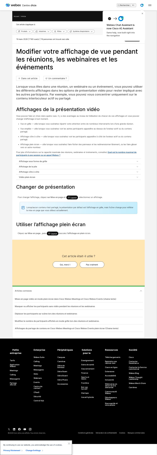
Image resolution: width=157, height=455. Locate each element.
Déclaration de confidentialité (106, 433)
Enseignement (87, 360)
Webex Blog (134, 373)
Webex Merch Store (137, 383)
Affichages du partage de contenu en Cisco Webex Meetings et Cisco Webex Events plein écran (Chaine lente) (66, 328)
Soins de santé (87, 365)
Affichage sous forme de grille (33, 161)
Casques (61, 357)
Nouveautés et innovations (111, 404)
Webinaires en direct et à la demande (111, 385)
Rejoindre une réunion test (111, 362)
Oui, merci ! (65, 264)
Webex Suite (39, 357)
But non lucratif (84, 388)
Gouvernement (87, 369)
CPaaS (36, 392)
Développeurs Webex (111, 398)
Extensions (109, 371)
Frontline (85, 383)
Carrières (133, 387)
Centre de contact (38, 387)
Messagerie (15, 379)
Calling (13, 375)
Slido (36, 374)
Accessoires (62, 384)
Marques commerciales (136, 433)
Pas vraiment (92, 264)
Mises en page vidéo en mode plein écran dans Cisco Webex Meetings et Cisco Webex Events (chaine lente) (65, 299)
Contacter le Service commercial (138, 368)
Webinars (38, 378)
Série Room (62, 371)
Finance (84, 373)
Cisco (131, 357)
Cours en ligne (111, 367)
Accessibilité (110, 376)
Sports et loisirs (85, 378)
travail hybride (87, 397)
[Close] (69, 443)
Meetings (14, 370)
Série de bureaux (61, 366)
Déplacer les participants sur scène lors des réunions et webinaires (46, 313)
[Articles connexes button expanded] (141, 291)
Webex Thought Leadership (135, 378)
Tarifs (12, 360)
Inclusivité (109, 380)
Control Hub (39, 401)
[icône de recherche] (118, 5)
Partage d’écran (13, 384)
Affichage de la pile (28, 166)
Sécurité (37, 396)
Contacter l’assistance (134, 362)
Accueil (16, 16)
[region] (36, 447)
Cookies (122, 433)
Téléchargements (112, 357)
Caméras (61, 361)
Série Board (62, 376)
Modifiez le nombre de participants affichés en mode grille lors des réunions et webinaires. (57, 321)
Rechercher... (125, 5)
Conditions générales (85, 433)
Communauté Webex (111, 392)
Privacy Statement (11, 450)
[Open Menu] (150, 5)
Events (36, 382)
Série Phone (62, 380)
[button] (142, 5)
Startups (85, 393)
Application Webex (15, 365)
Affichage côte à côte (29, 172)
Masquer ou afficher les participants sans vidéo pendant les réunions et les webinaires (55, 306)
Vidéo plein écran (27, 177)
